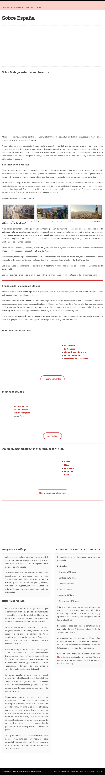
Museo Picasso (21, 406)
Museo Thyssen (21, 409)
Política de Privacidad (62, 771)
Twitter (100, 7)
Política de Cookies (87, 771)
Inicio (6, 7)
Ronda (67, 461)
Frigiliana (68, 471)
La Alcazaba (69, 349)
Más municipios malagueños (52, 492)
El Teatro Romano (72, 355)
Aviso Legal (75, 771)
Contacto (98, 771)
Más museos (52, 435)
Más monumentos (52, 378)
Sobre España (18, 17)
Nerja (66, 474)
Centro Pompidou (22, 412)
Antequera (69, 468)
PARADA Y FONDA (33, 7)
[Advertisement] (52, 46)
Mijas (66, 465)
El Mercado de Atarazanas (76, 358)
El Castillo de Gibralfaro (75, 352)
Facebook (95, 7)
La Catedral (69, 345)
